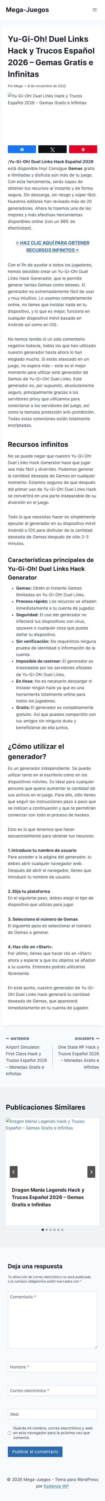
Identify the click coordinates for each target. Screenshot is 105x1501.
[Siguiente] (91, 1172)
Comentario (23, 1296)
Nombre (19, 1367)
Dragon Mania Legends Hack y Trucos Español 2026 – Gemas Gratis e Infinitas (48, 1197)
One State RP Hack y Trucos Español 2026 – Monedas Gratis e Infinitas (78, 1053)
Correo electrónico (29, 1390)
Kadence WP (56, 1486)
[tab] (43, 1230)
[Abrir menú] (94, 9)
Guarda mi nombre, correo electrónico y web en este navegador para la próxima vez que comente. (53, 1433)
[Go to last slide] (14, 1172)
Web (14, 1414)
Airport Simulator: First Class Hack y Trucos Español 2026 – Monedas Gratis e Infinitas (26, 1056)
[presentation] (52, 1149)
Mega (18, 86)
